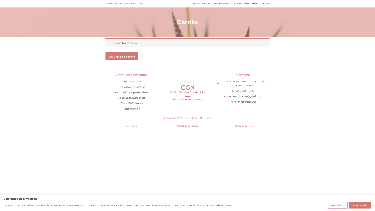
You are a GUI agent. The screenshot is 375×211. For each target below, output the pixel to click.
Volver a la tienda (122, 57)
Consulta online (241, 3)
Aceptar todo (360, 205)
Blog (254, 3)
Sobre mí (206, 3)
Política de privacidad (187, 126)
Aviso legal (131, 126)
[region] (187, 202)
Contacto (265, 3)
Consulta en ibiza (221, 3)
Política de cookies (243, 126)
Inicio (196, 3)
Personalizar (336, 205)
